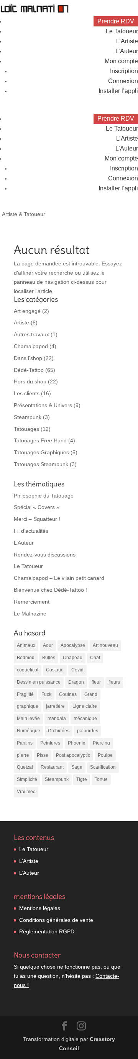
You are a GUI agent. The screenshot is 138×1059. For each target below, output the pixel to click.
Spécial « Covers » (36, 507)
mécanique (85, 718)
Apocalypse (73, 645)
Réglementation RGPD (46, 931)
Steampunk (27, 417)
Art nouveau (105, 645)
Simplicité (27, 779)
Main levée (28, 718)
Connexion (123, 81)
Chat (95, 657)
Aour (48, 645)
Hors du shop (30, 381)
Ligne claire (84, 706)
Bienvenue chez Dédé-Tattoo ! (50, 590)
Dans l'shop (28, 358)
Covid (77, 670)
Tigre (81, 779)
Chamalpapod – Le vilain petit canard (59, 578)
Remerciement (31, 602)
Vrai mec (26, 791)
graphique (27, 706)
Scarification (103, 767)
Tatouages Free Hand (40, 440)
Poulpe (105, 755)
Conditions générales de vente (56, 920)
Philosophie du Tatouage (44, 496)
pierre (23, 755)
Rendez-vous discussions (45, 555)
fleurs (114, 682)
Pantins (25, 743)
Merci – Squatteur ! (37, 519)
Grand (90, 694)
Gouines (68, 694)
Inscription (124, 71)
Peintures (50, 743)
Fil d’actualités (31, 531)
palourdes (87, 730)
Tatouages (26, 429)
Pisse (42, 755)
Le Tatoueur (122, 31)
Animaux (26, 645)
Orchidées (58, 730)
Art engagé (27, 311)
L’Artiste (127, 41)
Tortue (101, 779)
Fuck (46, 694)
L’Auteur (126, 51)
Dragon (76, 682)
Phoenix (76, 743)
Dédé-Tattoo (29, 370)
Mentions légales (39, 908)
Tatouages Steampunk (41, 464)
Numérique (28, 730)
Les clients (26, 393)
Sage (76, 767)
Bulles (48, 657)
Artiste (21, 322)
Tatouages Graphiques (41, 452)
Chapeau (72, 657)
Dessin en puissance (39, 682)
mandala (57, 718)
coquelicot (27, 670)
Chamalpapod (31, 346)
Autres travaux (31, 334)
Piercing (101, 743)
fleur (96, 682)
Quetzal (25, 767)
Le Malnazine (30, 614)
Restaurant (52, 767)
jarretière (55, 706)
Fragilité (25, 694)
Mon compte (121, 61)
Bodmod (25, 657)
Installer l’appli (118, 91)
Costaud (55, 670)
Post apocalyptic (73, 755)
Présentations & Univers (43, 405)
